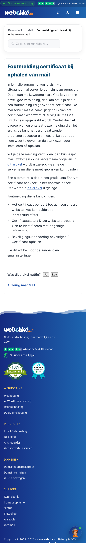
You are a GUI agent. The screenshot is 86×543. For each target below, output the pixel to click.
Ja (45, 274)
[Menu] (77, 12)
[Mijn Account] (67, 12)
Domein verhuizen (15, 472)
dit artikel (14, 164)
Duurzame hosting (15, 412)
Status (8, 508)
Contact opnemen (15, 502)
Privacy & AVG (67, 539)
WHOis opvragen (14, 478)
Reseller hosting (14, 407)
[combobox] (34, 43)
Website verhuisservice (18, 448)
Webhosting (11, 395)
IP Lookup (10, 513)
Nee (54, 274)
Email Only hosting (15, 431)
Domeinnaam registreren (19, 467)
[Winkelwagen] (58, 12)
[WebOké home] (19, 13)
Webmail (9, 525)
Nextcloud (10, 437)
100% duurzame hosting (19, 3)
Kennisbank (15, 30)
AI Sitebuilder (12, 442)
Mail (30, 30)
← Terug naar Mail (21, 285)
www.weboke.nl (46, 539)
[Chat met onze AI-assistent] (75, 532)
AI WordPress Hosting (17, 401)
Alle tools (9, 519)
